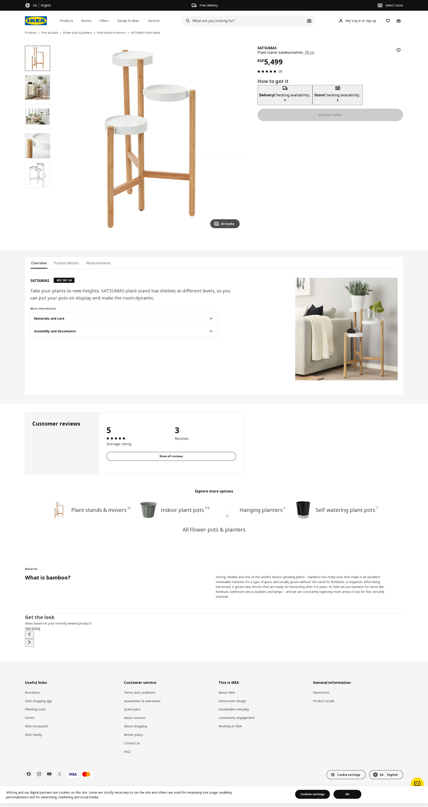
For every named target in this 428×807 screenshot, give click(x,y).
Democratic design (232, 701)
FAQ (127, 751)
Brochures (32, 692)
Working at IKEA (230, 726)
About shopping (135, 726)
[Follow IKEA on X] (59, 774)
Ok (347, 794)
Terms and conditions (139, 692)
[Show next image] (234, 138)
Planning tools (35, 709)
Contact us (132, 743)
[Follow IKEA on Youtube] (49, 774)
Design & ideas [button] (128, 21)
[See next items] (29, 643)
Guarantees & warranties (142, 701)
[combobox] (244, 20)
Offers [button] (104, 21)
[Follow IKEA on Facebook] (29, 774)
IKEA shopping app (38, 701)
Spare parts (132, 709)
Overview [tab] (39, 263)
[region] (150, 139)
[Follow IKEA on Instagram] (39, 774)
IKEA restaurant (36, 726)
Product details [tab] (66, 263)
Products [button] (66, 21)
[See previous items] (29, 635)
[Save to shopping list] (398, 50)
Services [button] (154, 21)
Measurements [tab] (98, 263)
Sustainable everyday (233, 709)
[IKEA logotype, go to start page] (36, 20)
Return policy (133, 735)
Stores (30, 718)
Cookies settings (312, 794)
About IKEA (226, 692)
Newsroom (321, 692)
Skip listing (32, 628)
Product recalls (324, 701)
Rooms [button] (86, 21)
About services (134, 718)
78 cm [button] (309, 52)
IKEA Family (33, 735)
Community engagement (236, 718)
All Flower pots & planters (214, 529)
